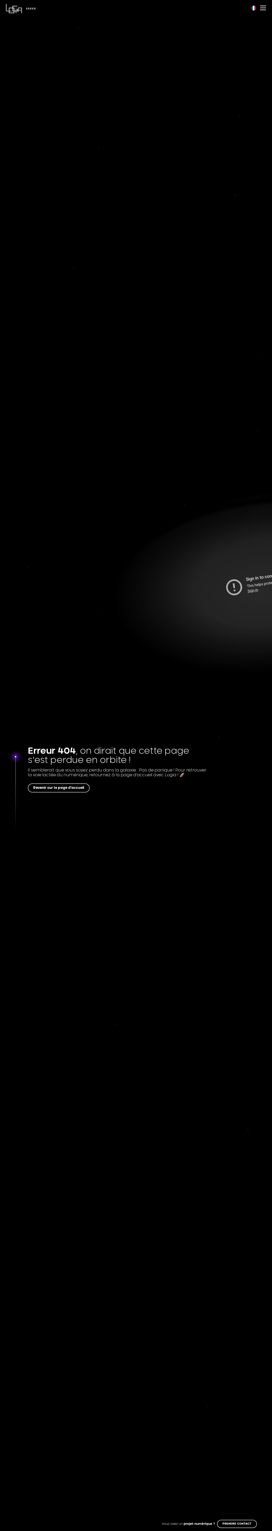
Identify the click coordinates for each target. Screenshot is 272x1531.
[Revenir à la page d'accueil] (14, 8)
